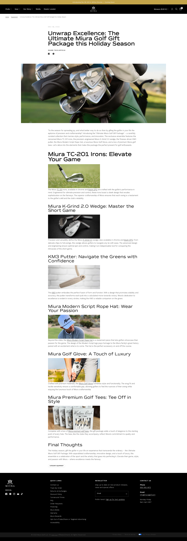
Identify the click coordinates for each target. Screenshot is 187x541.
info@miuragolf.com (147, 495)
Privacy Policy (117, 534)
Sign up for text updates (115, 499)
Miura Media (54, 510)
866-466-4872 (145, 487)
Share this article (56, 50)
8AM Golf (55, 535)
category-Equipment (57, 465)
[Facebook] (6, 494)
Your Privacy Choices (149, 534)
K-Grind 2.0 (87, 240)
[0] (180, 9)
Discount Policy (56, 494)
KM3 (53, 293)
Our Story (27, 9)
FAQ (51, 500)
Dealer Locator (50, 9)
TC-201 (59, 189)
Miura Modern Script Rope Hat (80, 340)
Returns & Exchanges (58, 491)
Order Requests (56, 504)
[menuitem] (9, 9)
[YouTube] (18, 494)
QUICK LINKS (56, 480)
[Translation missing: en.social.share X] (54, 53)
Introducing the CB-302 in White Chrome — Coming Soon (93, 2)
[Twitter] (10, 494)
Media (38, 9)
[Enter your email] (126, 494)
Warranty (53, 513)
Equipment (14, 17)
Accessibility (55, 523)
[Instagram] (14, 494)
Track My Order (56, 488)
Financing (53, 507)
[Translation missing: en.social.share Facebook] (49, 53)
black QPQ (92, 189)
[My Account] (172, 9)
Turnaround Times (57, 497)
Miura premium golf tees (78, 431)
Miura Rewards (55, 516)
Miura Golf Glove (86, 383)
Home (7, 17)
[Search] (176, 9)
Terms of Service (130, 534)
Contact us (54, 485)
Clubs (7, 9)
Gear (17, 9)
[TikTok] (22, 494)
